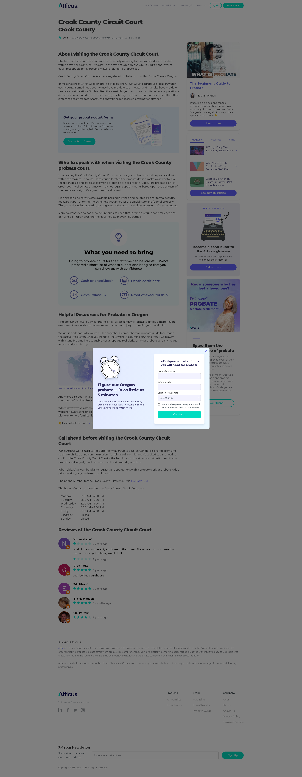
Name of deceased (167, 371)
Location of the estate (168, 393)
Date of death (164, 382)
